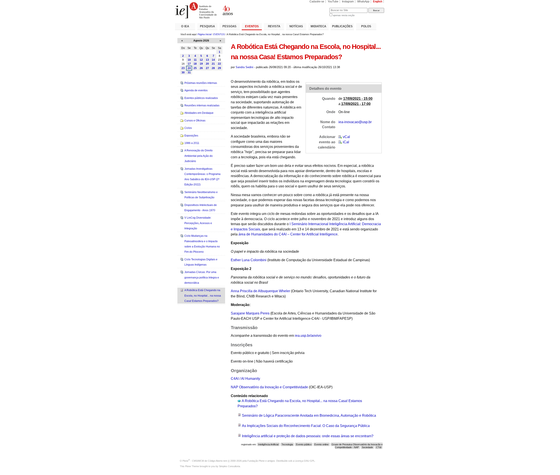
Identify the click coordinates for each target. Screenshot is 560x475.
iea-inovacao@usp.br (355, 122)
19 (201, 63)
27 (207, 68)
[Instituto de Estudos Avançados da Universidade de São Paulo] (227, 10)
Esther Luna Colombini (248, 260)
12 (201, 59)
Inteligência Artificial (268, 444)
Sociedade (367, 447)
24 (189, 68)
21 (213, 63)
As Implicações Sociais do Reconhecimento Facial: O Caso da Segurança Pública (306, 426)
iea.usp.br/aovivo (308, 335)
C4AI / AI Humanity (245, 378)
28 (213, 68)
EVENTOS (252, 26)
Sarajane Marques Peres (250, 313)
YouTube (333, 1)
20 (207, 63)
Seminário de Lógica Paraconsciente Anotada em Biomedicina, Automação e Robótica (309, 415)
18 (195, 63)
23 (183, 68)
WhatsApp (363, 1)
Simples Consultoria (229, 466)
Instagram (348, 1)
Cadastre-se (317, 1)
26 (201, 68)
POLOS (366, 26)
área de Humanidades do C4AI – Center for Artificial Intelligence (288, 234)
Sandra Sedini (244, 67)
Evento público (304, 444)
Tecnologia (287, 444)
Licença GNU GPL (305, 460)
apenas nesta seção (344, 15)
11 (195, 59)
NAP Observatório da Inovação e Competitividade (269, 387)
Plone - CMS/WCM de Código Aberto (202, 460)
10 (189, 59)
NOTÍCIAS (296, 26)
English (377, 1)
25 (195, 68)
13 (207, 59)
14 (213, 59)
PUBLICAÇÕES (342, 26)
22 (219, 63)
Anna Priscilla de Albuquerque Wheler (260, 291)
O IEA (185, 26)
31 (189, 72)
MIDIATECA (318, 26)
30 (183, 72)
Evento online (321, 444)
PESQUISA (207, 26)
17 (189, 63)
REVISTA (274, 26)
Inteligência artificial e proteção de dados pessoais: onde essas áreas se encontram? (307, 436)
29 (219, 68)
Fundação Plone (256, 460)
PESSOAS (229, 26)
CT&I (379, 447)
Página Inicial (204, 34)
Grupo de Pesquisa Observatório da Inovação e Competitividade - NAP (357, 446)
